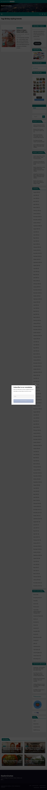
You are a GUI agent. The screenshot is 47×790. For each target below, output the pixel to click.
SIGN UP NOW (23, 400)
